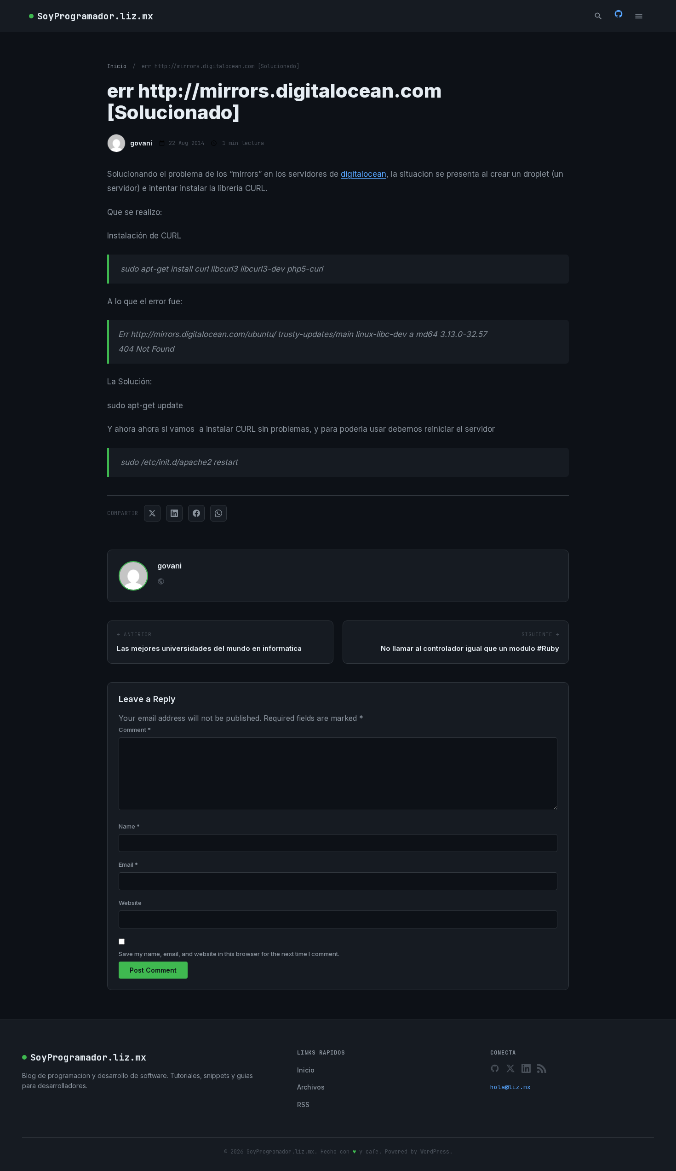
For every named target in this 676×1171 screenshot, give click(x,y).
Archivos (311, 1087)
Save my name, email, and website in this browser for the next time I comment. (229, 953)
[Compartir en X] (152, 513)
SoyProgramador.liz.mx (95, 16)
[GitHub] (618, 15)
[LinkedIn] (526, 1068)
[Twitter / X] (510, 1068)
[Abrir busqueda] (598, 16)
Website (130, 902)
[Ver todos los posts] (161, 582)
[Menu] (638, 16)
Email (128, 864)
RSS (303, 1104)
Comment (135, 729)
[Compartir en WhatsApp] (218, 513)
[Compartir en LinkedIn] (174, 513)
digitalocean (363, 174)
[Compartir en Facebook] (196, 513)
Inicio (116, 66)
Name (129, 826)
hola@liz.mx (510, 1087)
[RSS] (541, 1068)
